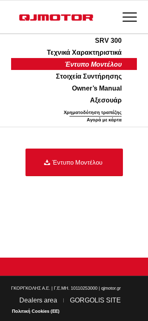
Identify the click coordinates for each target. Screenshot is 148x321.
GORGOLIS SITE (95, 300)
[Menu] (125, 16)
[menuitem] (125, 16)
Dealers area (38, 300)
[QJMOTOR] (61, 16)
